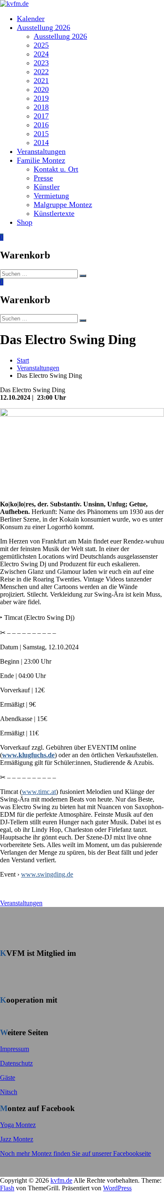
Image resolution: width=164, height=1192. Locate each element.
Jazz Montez (16, 1139)
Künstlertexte (54, 213)
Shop (24, 222)
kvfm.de (61, 1180)
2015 (41, 133)
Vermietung (51, 195)
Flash (7, 1188)
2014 (41, 142)
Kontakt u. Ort (56, 169)
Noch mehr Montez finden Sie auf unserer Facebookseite (75, 1153)
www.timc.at (39, 791)
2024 (41, 54)
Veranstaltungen (41, 151)
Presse (43, 178)
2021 (41, 80)
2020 (41, 89)
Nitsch (8, 1091)
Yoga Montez (18, 1124)
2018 (41, 107)
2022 (41, 71)
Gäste (7, 1077)
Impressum (14, 1048)
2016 (41, 125)
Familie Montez (41, 160)
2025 (41, 45)
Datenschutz (16, 1063)
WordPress (117, 1188)
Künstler (47, 187)
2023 (41, 63)
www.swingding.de (47, 874)
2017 (41, 116)
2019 (41, 98)
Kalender (31, 18)
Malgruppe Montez (63, 204)
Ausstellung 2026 (43, 27)
